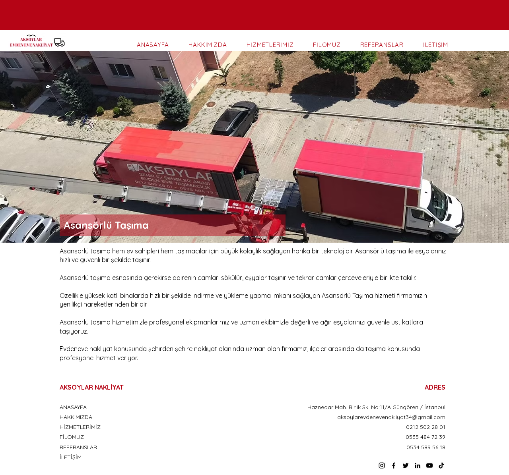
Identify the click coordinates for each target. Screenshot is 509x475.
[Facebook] (394, 465)
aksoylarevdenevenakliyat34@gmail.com (391, 417)
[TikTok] (441, 465)
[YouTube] (429, 465)
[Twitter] (406, 465)
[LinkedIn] (418, 465)
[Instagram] (382, 465)
